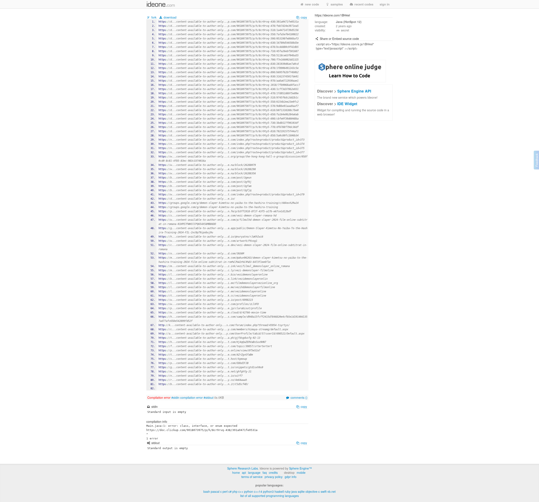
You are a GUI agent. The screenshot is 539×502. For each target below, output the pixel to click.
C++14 (258, 491)
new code (311, 4)
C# (230, 491)
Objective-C (313, 491)
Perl (225, 491)
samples (336, 4)
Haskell (279, 491)
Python (248, 491)
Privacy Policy (274, 477)
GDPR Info (290, 477)
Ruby (288, 491)
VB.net (331, 491)
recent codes (363, 4)
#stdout (208, 397)
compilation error (191, 397)
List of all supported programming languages (269, 496)
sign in (385, 4)
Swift (324, 491)
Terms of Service (252, 477)
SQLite (301, 491)
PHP (234, 491)
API (244, 472)
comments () (298, 397)
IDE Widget (347, 103)
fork (154, 17)
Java (294, 491)
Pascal (215, 491)
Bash (206, 491)
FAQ (265, 472)
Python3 (268, 491)
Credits (273, 472)
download (169, 17)
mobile (301, 472)
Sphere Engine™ (300, 468)
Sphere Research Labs (242, 468)
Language (254, 472)
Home (236, 472)
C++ (240, 491)
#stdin (175, 397)
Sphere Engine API (354, 91)
